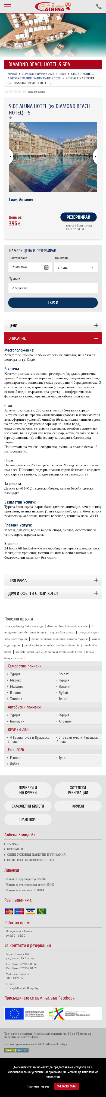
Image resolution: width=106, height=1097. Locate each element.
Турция (15, 674)
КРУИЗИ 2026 (18, 729)
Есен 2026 (16, 749)
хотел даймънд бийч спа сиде (23, 626)
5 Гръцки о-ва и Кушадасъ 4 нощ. (77, 739)
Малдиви (17, 686)
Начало (12, 73)
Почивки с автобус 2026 (38, 73)
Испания (65, 686)
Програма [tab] (17, 580)
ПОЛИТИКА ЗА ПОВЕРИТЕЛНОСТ (31, 860)
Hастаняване (18, 258)
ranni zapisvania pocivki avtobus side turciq (52, 645)
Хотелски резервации (78, 790)
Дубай (63, 693)
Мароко (15, 680)
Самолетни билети (28, 806)
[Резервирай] (78, 221)
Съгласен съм (66, 1086)
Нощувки (61, 258)
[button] (92, 157)
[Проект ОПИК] (53, 1019)
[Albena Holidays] (53, 6)
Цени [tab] (12, 325)
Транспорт (28, 819)
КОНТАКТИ (15, 849)
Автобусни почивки (24, 707)
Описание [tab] (17, 338)
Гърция (64, 680)
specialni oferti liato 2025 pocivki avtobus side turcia (48, 651)
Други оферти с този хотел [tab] (33, 593)
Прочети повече (38, 1086)
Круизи (78, 806)
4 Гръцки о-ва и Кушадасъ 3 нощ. (28, 739)
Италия (15, 693)
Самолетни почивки (25, 666)
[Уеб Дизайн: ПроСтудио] (16, 1051)
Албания (65, 721)
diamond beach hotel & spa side (67, 626)
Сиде (63, 73)
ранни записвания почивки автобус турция (60, 638)
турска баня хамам (62, 632)
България (17, 721)
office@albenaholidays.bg (22, 988)
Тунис (63, 699)
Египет (63, 674)
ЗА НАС (12, 843)
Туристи (15, 278)
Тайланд (16, 699)
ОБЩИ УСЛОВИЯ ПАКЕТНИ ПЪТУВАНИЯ (36, 854)
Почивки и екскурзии (28, 790)
